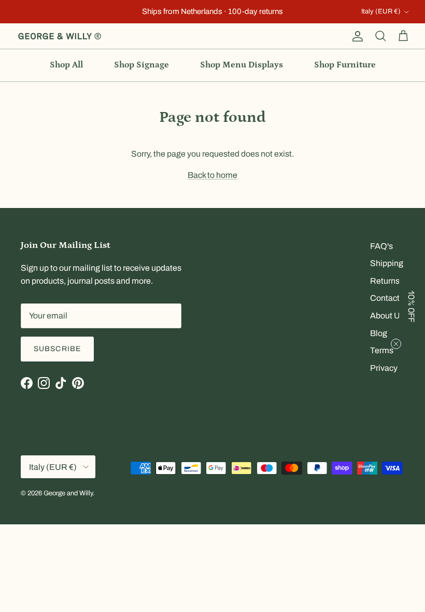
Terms (381, 350)
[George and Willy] (60, 36)
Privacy (384, 368)
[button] (412, 306)
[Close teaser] (396, 344)
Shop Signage (141, 65)
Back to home (212, 175)
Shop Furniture (345, 65)
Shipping (386, 263)
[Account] (355, 36)
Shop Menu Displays (241, 65)
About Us (387, 315)
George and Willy (68, 493)
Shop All (66, 65)
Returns (385, 280)
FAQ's (381, 246)
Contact (385, 298)
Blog (378, 333)
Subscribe (57, 349)
